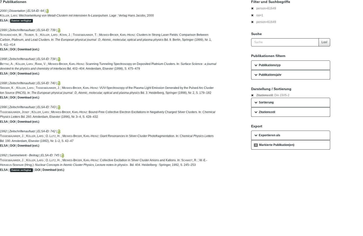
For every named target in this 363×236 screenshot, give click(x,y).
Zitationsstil (267, 112)
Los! (324, 42)
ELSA (4, 20)
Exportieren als (269, 135)
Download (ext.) (28, 49)
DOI (12, 49)
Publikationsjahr (270, 75)
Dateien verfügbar (21, 21)
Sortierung (266, 102)
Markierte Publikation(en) (274, 145)
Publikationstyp (270, 65)
